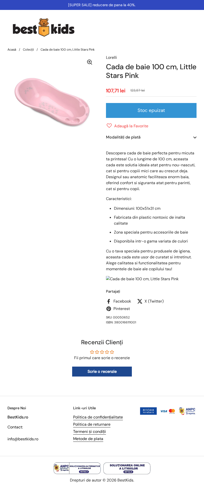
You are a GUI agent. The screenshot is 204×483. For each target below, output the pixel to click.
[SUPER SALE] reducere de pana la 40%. (102, 5)
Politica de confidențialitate (98, 417)
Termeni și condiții (89, 431)
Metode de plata (88, 438)
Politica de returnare (91, 424)
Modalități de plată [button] (123, 137)
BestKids (125, 480)
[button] (127, 126)
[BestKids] (47, 27)
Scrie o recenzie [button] (102, 371)
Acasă (11, 49)
